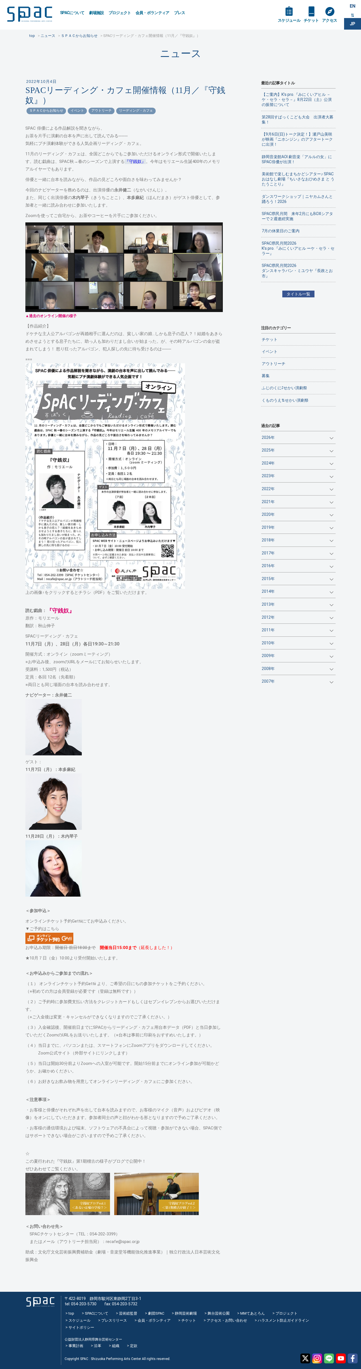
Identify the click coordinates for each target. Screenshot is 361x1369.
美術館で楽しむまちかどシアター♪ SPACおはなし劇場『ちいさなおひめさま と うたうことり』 (298, 179)
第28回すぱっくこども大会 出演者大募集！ (297, 119)
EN (352, 6)
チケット (311, 20)
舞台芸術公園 (219, 1313)
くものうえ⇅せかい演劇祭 (285, 400)
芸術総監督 (128, 1313)
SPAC (29, 14)
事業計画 (76, 1346)
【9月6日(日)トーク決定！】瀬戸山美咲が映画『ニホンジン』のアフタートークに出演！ (297, 139)
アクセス (329, 20)
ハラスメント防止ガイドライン (283, 1320)
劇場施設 (96, 12)
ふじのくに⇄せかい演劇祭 (284, 388)
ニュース (180, 53)
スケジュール (289, 20)
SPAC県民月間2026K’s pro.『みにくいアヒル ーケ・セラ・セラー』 (298, 248)
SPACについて (72, 12)
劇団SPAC (156, 1313)
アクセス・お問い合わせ (227, 1320)
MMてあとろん (252, 1313)
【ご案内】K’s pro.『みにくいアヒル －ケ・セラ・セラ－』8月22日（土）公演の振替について (297, 99)
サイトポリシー (81, 1327)
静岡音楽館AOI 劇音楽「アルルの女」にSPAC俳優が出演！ (297, 159)
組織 (115, 1346)
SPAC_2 (40, 1302)
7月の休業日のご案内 (281, 231)
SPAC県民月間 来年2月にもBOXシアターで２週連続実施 (297, 216)
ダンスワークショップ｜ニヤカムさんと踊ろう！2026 (297, 199)
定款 (133, 1346)
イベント (77, 110)
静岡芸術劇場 (186, 1313)
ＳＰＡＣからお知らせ (46, 110)
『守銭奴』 (135, 161)
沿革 (97, 1346)
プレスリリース (114, 1320)
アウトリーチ (101, 110)
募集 (266, 375)
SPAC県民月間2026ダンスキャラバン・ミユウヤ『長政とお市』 (297, 270)
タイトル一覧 (298, 294)
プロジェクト (120, 12)
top (71, 1313)
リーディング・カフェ (136, 110)
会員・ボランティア (153, 12)
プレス (179, 12)
